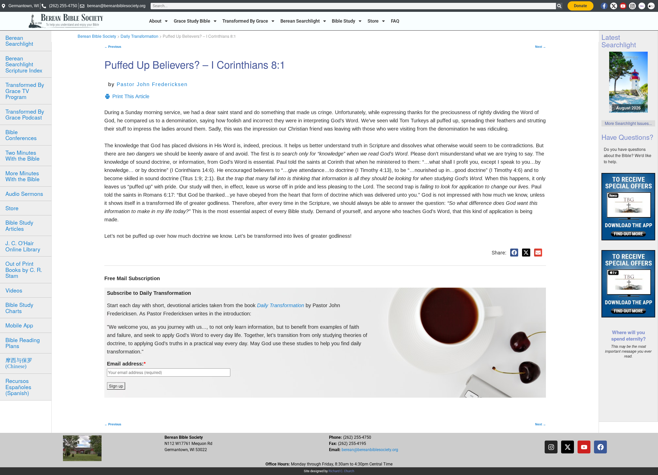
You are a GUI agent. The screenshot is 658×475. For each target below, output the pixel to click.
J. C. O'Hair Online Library (22, 246)
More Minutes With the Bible (22, 176)
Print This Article (130, 96)
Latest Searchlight (618, 40)
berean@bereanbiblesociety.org (370, 449)
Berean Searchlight (300, 21)
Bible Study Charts (19, 307)
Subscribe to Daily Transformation (149, 293)
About (155, 21)
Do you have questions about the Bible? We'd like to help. (627, 155)
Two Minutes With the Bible (22, 155)
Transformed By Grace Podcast (24, 114)
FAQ (395, 21)
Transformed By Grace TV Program (24, 91)
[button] (514, 253)
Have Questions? (627, 137)
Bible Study (343, 21)
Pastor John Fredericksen (152, 84)
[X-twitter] (613, 6)
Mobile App (19, 325)
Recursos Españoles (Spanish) (18, 387)
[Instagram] (632, 6)
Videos (13, 290)
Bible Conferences (21, 135)
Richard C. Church (341, 471)
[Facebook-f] (604, 6)
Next (540, 47)
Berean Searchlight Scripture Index (23, 64)
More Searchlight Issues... (628, 123)
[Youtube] (623, 6)
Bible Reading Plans (22, 343)
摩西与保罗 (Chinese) (18, 363)
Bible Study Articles (19, 225)
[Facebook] (600, 447)
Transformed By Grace (245, 21)
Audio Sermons (24, 193)
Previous (112, 47)
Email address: (126, 364)
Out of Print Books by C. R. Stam (23, 269)
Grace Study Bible (192, 21)
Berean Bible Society (97, 36)
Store (373, 21)
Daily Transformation (139, 36)
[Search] (559, 6)
